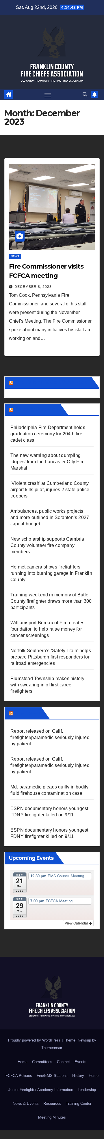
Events (80, 1062)
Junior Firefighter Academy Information (40, 1090)
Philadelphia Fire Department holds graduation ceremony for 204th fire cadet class (47, 434)
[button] (85, 94)
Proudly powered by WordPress (35, 1040)
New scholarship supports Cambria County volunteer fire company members (47, 545)
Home (22, 1062)
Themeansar (51, 1048)
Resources (52, 1103)
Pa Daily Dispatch (36, 409)
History (78, 1075)
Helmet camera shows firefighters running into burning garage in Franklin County (51, 573)
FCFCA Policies (18, 1075)
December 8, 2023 (33, 287)
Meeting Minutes (52, 1117)
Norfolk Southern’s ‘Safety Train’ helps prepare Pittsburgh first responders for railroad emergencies (50, 657)
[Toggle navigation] (48, 95)
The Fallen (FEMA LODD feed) (51, 382)
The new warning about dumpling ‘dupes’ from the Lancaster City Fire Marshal (47, 461)
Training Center (78, 1103)
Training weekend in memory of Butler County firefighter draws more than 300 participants (51, 601)
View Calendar (77, 922)
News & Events (26, 1103)
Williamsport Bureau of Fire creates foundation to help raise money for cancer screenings (47, 629)
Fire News (26, 713)
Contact (63, 1062)
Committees (42, 1062)
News (15, 256)
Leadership (87, 1090)
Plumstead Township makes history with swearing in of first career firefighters (47, 685)
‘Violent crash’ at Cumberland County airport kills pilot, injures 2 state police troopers (50, 489)
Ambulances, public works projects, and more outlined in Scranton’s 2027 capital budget (49, 517)
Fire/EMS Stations (52, 1075)
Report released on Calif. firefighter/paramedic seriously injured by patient (50, 737)
